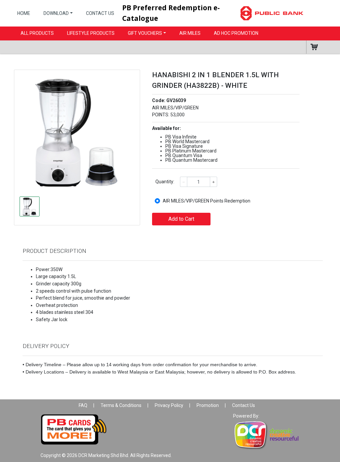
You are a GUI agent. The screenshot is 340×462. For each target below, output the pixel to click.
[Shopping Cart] (317, 47)
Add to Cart (181, 219)
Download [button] (56, 13)
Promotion (208, 405)
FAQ (83, 405)
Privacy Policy (169, 405)
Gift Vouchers (145, 33)
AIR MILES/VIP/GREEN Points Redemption (206, 200)
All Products (37, 33)
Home (23, 13)
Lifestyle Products (91, 33)
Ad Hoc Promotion (236, 33)
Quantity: (164, 181)
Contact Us (100, 13)
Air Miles (190, 33)
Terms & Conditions (121, 405)
